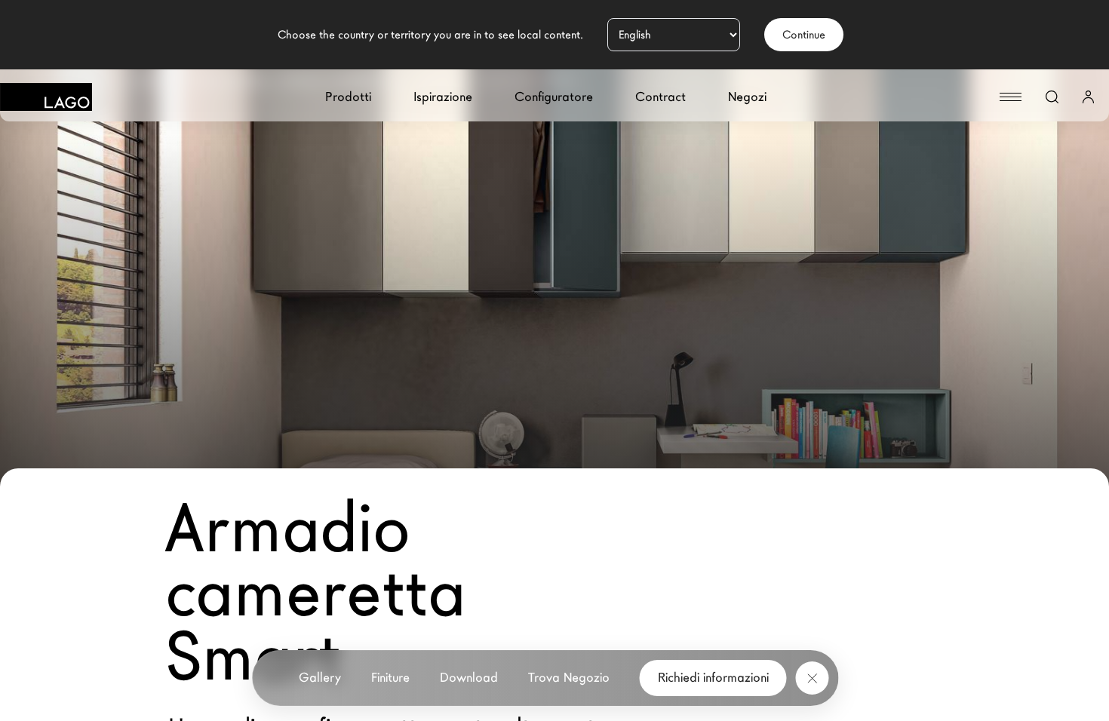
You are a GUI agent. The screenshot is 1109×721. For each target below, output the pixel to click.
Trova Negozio (569, 677)
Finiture (390, 677)
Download (469, 677)
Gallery (320, 677)
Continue (803, 34)
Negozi (747, 97)
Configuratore (554, 97)
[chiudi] (812, 678)
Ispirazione (442, 97)
